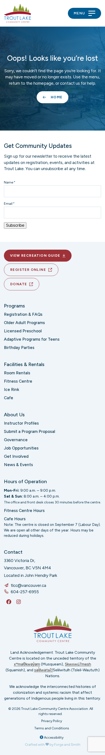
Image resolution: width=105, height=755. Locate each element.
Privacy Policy (51, 721)
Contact (13, 552)
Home (57, 97)
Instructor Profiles (21, 423)
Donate (18, 284)
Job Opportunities (21, 448)
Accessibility (53, 737)
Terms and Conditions (51, 728)
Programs (14, 306)
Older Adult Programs (24, 322)
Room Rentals (17, 372)
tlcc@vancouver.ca (28, 585)
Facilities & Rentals (24, 364)
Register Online (28, 270)
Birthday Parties (19, 347)
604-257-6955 (25, 591)
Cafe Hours (15, 518)
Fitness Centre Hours (24, 510)
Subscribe (15, 225)
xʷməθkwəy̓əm (27, 664)
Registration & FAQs (23, 314)
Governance (16, 439)
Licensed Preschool (23, 330)
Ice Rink (11, 389)
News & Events (18, 464)
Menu (79, 13)
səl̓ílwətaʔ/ (43, 670)
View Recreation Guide (35, 256)
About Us (14, 415)
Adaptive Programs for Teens (32, 339)
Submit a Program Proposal (29, 431)
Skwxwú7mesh (78, 664)
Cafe (8, 397)
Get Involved (16, 456)
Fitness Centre (18, 381)
